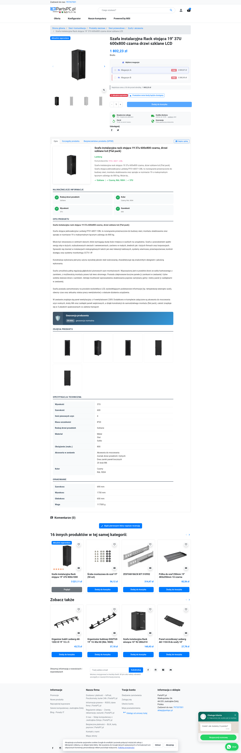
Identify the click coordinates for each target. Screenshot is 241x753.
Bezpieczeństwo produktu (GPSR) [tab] (98, 141)
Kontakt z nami (92, 731)
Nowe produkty (57, 699)
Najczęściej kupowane (60, 704)
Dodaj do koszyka (159, 104)
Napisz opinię (181, 141)
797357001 (71, 2)
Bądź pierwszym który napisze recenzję (120, 526)
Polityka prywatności (126, 748)
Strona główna (58, 28)
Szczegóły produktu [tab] (70, 141)
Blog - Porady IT (57, 712)
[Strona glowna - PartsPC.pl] (62, 10)
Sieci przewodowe (117, 28)
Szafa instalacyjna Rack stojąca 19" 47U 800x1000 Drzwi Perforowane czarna (65, 577)
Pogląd (67, 589)
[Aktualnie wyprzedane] (67, 556)
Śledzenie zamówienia (132, 695)
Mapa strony (91, 736)
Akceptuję (170, 745)
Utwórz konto (127, 704)
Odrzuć (158, 745)
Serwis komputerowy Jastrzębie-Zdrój (66, 708)
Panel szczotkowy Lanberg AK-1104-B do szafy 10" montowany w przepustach (172, 642)
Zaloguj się (127, 699)
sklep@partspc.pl (165, 710)
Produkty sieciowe (97, 28)
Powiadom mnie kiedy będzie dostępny (146, 95)
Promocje (54, 695)
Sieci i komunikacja (77, 28)
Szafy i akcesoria (135, 28)
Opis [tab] (56, 141)
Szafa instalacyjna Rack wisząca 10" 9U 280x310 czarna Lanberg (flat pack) (136, 642)
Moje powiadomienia (131, 708)
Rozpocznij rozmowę (218, 737)
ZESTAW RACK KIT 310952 (136, 574)
